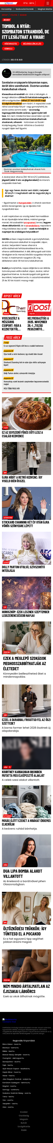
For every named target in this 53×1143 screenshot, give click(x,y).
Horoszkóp (6, 9)
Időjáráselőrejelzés (32, 43)
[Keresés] (41, 3)
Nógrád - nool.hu (9, 1086)
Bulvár (24, 1123)
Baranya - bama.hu (11, 1048)
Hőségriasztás (11, 43)
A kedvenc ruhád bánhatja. (19, 828)
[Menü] (48, 3)
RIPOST (5, 15)
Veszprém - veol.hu (10, 1104)
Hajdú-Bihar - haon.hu (12, 1072)
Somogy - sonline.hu (11, 1090)
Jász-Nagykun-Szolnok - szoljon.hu (17, 1079)
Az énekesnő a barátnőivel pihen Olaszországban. (24, 883)
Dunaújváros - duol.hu (11, 1062)
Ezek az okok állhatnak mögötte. (24, 996)
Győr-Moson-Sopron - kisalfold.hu (16, 1069)
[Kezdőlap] (8, 3)
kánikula (8, 48)
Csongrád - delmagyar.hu (13, 1058)
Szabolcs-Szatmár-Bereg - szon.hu (17, 1093)
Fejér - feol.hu (8, 1065)
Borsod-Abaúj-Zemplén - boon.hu (16, 1055)
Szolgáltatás (24, 1126)
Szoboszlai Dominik (25, 9)
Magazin (24, 1119)
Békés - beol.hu (9, 1051)
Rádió (24, 1130)
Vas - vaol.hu (8, 1100)
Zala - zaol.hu (8, 1107)
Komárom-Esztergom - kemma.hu (16, 1083)
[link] (6, 313)
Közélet (24, 1112)
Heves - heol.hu (9, 1076)
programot (30, 222)
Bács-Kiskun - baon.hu (12, 1044)
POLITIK (13, 15)
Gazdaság (24, 1116)
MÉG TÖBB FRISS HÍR (12, 388)
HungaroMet (25, 202)
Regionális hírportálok (24, 1041)
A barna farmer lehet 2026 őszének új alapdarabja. (26, 729)
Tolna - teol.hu (8, 1097)
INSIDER (23, 15)
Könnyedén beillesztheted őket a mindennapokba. (24, 675)
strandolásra (32, 225)
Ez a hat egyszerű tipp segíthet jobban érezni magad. (23, 940)
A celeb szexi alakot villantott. (21, 779)
